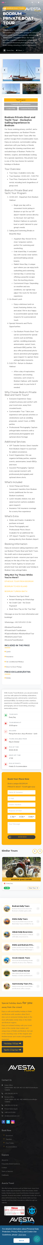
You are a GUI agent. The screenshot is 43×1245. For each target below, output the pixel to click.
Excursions (9, 1135)
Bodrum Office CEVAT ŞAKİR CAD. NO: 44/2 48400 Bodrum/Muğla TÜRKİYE (21, 1099)
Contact (4, 1168)
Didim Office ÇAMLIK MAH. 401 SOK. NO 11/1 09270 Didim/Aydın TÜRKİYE (21, 1087)
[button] (4, 2)
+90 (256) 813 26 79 (11, 1093)
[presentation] (3, 89)
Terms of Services (7, 1171)
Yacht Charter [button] (11, 1049)
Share (20, 50)
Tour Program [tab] (21, 100)
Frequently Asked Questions (11, 1164)
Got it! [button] (21, 1240)
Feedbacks (5, 1175)
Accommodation (11, 1147)
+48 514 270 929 (10, 1112)
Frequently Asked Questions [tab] (21, 104)
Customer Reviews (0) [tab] (28, 109)
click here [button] (22, 1235)
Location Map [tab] (10, 109)
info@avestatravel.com (12, 1116)
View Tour (32, 888)
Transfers (9, 1139)
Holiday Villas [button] (11, 1043)
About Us (5, 1160)
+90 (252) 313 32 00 (11, 1105)
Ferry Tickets (10, 1143)
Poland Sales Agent (11, 1109)
